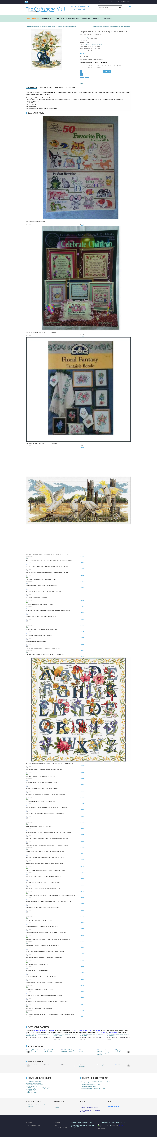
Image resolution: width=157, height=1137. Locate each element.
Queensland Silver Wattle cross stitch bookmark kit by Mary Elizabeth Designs (50, 1014)
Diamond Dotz (30, 1051)
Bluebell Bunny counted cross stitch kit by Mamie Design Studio (45, 864)
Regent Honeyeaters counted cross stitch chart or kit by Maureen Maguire (48, 901)
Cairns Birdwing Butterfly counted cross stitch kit (41, 914)
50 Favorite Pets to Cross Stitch (36, 222)
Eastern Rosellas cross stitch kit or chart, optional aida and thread (111, 26)
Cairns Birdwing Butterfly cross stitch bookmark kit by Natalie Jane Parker (48, 939)
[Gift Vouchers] (83, 1050)
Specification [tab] (45, 88)
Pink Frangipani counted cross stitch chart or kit (41, 801)
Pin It (81, 83)
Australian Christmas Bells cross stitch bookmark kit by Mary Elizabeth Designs (50, 895)
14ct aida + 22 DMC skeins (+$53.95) (91, 66)
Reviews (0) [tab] (58, 88)
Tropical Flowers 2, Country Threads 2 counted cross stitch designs (47, 839)
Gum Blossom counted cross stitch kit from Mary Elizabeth (44, 995)
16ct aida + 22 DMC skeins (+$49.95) (111, 66)
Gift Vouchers (83, 1051)
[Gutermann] (118, 1065)
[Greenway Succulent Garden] (105, 1066)
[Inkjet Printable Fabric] (122, 1050)
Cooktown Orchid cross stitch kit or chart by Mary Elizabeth (45, 951)
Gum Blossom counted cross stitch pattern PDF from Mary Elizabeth (46, 1002)
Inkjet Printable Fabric (121, 1051)
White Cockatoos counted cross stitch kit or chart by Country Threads (48, 554)
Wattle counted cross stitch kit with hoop (39, 1008)
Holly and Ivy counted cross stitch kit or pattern (41, 976)
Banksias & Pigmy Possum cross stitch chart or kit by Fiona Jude (45, 795)
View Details (81, 477)
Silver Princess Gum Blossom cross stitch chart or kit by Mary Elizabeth (48, 610)
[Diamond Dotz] (30, 1050)
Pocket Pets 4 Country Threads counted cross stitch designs (45, 814)
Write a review (97, 34)
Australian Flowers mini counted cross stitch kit (41, 579)
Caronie (90, 1030)
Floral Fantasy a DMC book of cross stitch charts (41, 443)
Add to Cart (107, 71)
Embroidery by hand (49, 1051)
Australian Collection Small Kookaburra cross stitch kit (43, 591)
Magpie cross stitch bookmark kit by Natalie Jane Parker (42, 945)
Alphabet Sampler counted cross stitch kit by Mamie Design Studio (46, 857)
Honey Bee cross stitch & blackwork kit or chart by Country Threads (47, 845)
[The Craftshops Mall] (46, 9)
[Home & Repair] (102, 1050)
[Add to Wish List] (79, 473)
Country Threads (88, 37)
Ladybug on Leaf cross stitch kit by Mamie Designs (41, 616)
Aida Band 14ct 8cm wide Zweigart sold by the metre (91, 1038)
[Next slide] (128, 1052)
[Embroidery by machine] (68, 1050)
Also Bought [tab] (71, 88)
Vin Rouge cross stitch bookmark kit (37, 964)
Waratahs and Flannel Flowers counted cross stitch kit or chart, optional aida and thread (51, 26)
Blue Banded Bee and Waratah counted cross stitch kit (42, 908)
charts (52, 1030)
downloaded (113, 1032)
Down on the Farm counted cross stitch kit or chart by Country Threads (48, 820)
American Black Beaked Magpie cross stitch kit (40, 604)
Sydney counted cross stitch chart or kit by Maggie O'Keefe (44, 958)
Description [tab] (32, 88)
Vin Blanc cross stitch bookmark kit (37, 970)
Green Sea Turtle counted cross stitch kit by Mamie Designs (44, 983)
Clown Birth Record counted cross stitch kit (39, 623)
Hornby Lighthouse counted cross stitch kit (39, 989)
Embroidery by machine (68, 1051)
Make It (98, 1030)
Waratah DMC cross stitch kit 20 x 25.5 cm (38, 826)
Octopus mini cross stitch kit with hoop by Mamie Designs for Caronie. (47, 573)
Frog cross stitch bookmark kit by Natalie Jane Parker (42, 926)
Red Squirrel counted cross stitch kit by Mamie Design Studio (44, 876)
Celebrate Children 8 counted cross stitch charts (41, 332)
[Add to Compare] (81, 473)
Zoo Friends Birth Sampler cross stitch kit (39, 635)
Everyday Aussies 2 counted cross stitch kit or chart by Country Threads (48, 832)
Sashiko (57, 1107)
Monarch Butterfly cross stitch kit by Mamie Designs (42, 629)
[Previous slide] (28, 1052)
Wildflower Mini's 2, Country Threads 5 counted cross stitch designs (47, 807)
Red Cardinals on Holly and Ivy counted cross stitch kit (43, 889)
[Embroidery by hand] (50, 1050)
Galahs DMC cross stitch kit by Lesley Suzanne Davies (42, 585)
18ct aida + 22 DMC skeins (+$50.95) (91, 67)
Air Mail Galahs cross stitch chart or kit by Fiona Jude (42, 788)
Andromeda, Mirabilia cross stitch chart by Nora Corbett (43, 648)
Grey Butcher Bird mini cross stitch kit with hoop (41, 776)
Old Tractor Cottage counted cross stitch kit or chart (43, 882)
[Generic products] (84, 1065)
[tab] (78, 1053)
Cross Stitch (58, 1105)
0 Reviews (89, 34)
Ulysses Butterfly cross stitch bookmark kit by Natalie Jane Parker (46, 933)
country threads (98, 44)
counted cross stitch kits (40, 1030)
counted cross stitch (88, 44)
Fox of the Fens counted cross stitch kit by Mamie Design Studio (45, 870)
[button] (33, 18)
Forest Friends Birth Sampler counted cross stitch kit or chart (45, 851)
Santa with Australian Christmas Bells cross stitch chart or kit (45, 654)
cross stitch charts (100, 1032)
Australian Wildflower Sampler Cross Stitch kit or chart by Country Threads (49, 763)
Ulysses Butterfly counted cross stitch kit (39, 920)
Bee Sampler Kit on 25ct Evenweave (36, 642)
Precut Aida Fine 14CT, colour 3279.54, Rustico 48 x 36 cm (38, 1038)
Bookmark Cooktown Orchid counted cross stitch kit (42, 782)
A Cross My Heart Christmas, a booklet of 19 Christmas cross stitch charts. (49, 560)
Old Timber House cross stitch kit (36, 598)
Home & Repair (101, 1051)
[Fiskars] (46, 1065)
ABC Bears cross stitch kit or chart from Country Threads (44, 770)
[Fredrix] (64, 1065)
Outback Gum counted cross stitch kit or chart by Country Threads (47, 566)
